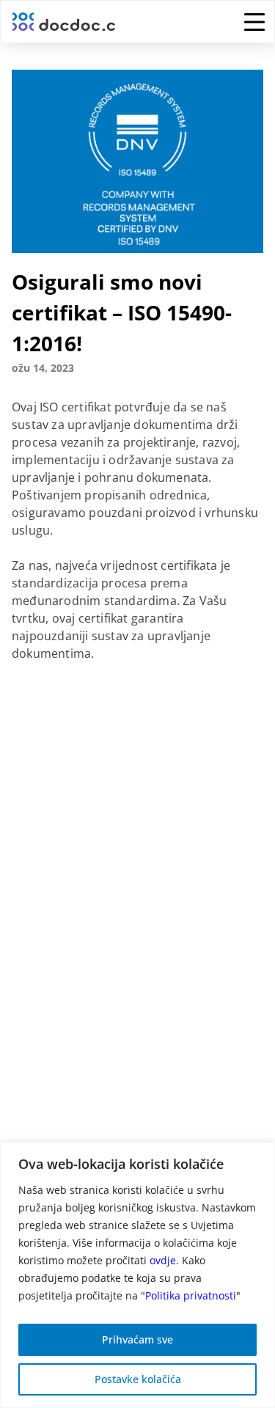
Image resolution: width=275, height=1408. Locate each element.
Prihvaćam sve (137, 1339)
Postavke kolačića (138, 1379)
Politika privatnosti (190, 1295)
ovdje (163, 1260)
